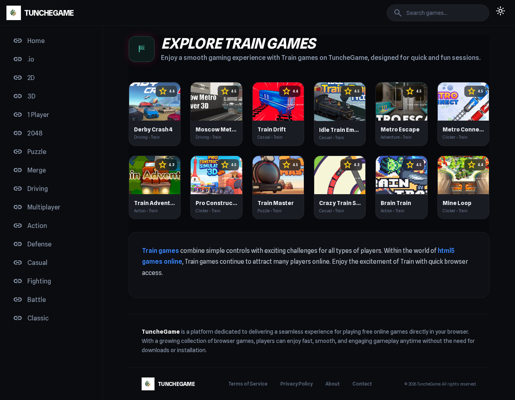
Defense (32, 244)
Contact (362, 384)
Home (29, 41)
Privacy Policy (296, 384)
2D (24, 78)
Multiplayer (36, 207)
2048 (28, 133)
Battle (29, 300)
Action (30, 226)
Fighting (32, 281)
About (332, 384)
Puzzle (29, 152)
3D (24, 96)
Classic (31, 318)
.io (23, 59)
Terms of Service (248, 384)
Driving (30, 189)
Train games (160, 250)
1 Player (31, 115)
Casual (30, 263)
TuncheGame (161, 331)
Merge (29, 170)
